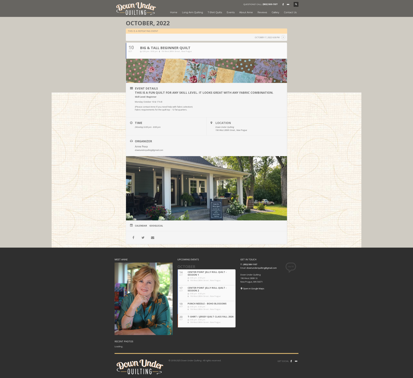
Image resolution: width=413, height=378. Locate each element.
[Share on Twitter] (143, 238)
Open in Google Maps (253, 288)
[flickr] (288, 4)
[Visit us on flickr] (296, 361)
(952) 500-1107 (270, 4)
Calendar (141, 225)
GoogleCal (156, 225)
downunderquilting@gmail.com (262, 267)
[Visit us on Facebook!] (291, 361)
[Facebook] (283, 4)
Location (223, 123)
